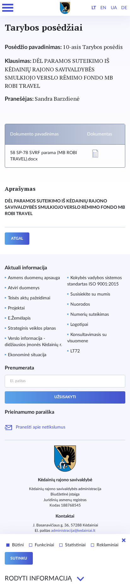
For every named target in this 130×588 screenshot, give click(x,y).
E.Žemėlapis (19, 318)
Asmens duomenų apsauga (34, 278)
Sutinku (18, 558)
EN (103, 8)
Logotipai (79, 324)
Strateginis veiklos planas (32, 328)
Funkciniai (44, 545)
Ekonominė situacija (27, 355)
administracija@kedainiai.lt (73, 530)
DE (124, 8)
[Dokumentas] (95, 154)
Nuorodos (80, 304)
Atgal (17, 238)
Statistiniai (75, 545)
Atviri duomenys (23, 288)
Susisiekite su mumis (90, 294)
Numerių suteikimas (89, 314)
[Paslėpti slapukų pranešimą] (123, 540)
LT (94, 8)
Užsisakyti (65, 397)
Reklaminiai (107, 545)
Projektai (16, 308)
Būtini (18, 545)
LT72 (75, 351)
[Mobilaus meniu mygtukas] (8, 8)
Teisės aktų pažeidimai (29, 298)
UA (114, 8)
